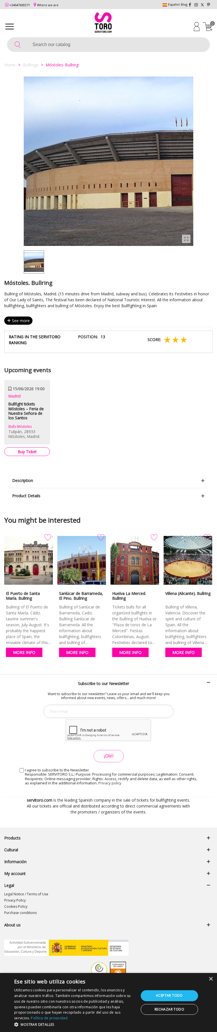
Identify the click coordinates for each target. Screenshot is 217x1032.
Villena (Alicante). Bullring (188, 593)
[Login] (196, 26)
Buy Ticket (27, 451)
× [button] (211, 979)
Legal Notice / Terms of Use (26, 894)
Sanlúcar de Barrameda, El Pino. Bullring (81, 596)
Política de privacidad (49, 1018)
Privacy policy (109, 783)
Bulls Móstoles (20, 426)
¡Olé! (109, 756)
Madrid (14, 396)
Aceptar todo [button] (169, 995)
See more (20, 320)
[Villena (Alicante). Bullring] (188, 560)
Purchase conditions (20, 912)
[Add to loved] (47, 537)
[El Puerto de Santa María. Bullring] (28, 560)
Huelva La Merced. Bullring (129, 596)
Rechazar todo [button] (169, 1009)
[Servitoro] (103, 23)
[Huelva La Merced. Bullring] (134, 560)
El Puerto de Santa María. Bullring (23, 596)
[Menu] (9, 26)
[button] (74, 1024)
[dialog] (108, 1002)
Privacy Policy (15, 900)
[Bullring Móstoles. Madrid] (186, 239)
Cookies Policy (15, 906)
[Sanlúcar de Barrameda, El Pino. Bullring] (81, 560)
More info (24, 652)
